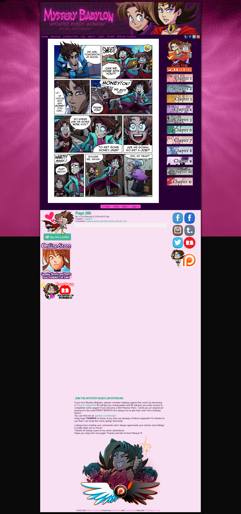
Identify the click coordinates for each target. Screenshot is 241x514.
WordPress (116, 510)
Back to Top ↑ (155, 510)
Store (110, 36)
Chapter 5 (88, 219)
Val (79, 216)
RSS (198, 37)
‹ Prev (116, 206)
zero (125, 221)
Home (44, 36)
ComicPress (130, 510)
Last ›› (135, 206)
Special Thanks (126, 36)
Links (101, 36)
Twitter (194, 37)
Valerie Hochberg (93, 510)
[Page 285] (103, 202)
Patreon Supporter (86, 405)
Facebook (190, 37)
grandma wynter (107, 221)
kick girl (118, 221)
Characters (70, 36)
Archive (55, 36)
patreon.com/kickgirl (105, 415)
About (91, 36)
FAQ (83, 36)
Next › (125, 206)
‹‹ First (106, 206)
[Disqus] (120, 270)
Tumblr (186, 37)
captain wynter (92, 221)
